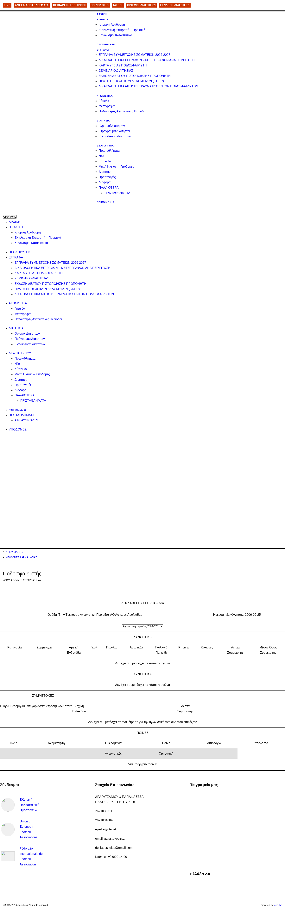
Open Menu (9, 216)
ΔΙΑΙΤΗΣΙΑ (103, 120)
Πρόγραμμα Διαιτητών (115, 131)
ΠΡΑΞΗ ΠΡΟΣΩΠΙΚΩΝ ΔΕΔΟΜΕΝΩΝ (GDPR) (131, 81)
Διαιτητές (105, 171)
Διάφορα (105, 182)
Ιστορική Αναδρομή (112, 24)
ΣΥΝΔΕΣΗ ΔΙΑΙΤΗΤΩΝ (175, 5)
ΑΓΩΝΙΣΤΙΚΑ (105, 96)
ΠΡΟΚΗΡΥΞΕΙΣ (106, 44)
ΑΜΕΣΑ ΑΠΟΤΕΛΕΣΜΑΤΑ (32, 5)
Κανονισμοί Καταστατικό (115, 35)
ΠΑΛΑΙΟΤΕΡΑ (109, 187)
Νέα (101, 156)
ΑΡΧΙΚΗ (102, 14)
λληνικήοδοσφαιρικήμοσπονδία (29, 805)
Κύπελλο (105, 161)
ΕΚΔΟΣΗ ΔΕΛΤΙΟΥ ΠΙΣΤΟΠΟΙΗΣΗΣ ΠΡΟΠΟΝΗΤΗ (135, 75)
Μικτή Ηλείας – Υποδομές (116, 166)
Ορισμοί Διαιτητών (112, 125)
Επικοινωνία (105, 202)
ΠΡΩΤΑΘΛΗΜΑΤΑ (117, 193)
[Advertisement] (119, 463)
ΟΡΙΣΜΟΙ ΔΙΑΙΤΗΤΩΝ (141, 5)
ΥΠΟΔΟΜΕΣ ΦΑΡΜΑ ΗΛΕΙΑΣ (21, 557)
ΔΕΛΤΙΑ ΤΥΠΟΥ (106, 145)
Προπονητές (107, 177)
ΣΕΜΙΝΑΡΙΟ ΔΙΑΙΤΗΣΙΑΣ (116, 70)
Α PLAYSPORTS (26, 420)
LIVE (7, 5)
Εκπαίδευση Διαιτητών (115, 136)
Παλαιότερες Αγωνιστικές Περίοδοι (122, 111)
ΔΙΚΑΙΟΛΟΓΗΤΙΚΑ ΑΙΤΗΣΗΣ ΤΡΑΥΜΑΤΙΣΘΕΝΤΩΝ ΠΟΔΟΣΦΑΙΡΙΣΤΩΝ (148, 86)
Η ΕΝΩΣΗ (103, 19)
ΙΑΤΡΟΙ (118, 5)
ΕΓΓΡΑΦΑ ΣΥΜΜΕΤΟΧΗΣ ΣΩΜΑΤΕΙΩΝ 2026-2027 (134, 54)
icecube (278, 905)
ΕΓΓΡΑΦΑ (103, 49)
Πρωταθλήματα (109, 150)
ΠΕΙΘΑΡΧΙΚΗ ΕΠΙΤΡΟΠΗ (69, 5)
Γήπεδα (104, 100)
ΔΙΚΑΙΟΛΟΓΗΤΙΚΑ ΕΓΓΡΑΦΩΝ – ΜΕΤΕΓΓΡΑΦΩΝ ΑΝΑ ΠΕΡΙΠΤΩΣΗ (147, 60)
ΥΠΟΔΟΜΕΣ (18, 429)
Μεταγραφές (107, 106)
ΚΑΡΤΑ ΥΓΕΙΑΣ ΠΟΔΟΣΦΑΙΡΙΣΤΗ (123, 65)
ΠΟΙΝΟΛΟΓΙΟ (100, 5)
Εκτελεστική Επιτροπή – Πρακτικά (122, 30)
